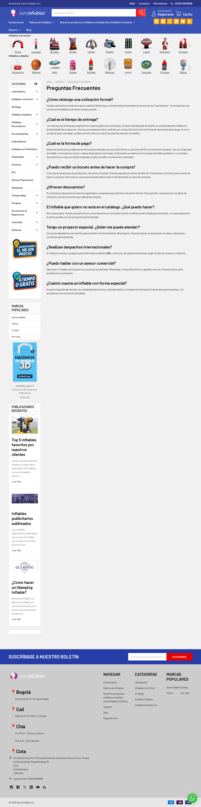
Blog (28, 29)
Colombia (17, 222)
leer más (16, 481)
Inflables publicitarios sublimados (22, 518)
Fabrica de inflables (40, 22)
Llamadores (18, 91)
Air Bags (16, 106)
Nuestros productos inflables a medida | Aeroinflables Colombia (96, 22)
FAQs (132, 3)
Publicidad (18, 156)
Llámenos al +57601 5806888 (28, 778)
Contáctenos (16, 22)
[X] (170, 21)
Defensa (16, 229)
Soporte (13, 29)
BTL (14, 172)
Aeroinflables (19, 317)
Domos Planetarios (22, 179)
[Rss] (189, 21)
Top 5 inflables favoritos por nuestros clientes (24, 447)
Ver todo (16, 336)
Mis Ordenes (160, 3)
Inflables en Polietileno (25, 149)
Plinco (15, 323)
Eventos (16, 164)
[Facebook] (163, 21)
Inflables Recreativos (19, 124)
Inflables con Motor (22, 99)
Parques (16, 202)
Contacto (144, 3)
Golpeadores (19, 141)
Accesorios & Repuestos (19, 212)
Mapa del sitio (110, 718)
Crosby (15, 330)
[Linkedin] (176, 21)
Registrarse (166, 14)
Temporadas (19, 195)
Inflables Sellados (22, 114)
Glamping (17, 187)
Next (189, 45)
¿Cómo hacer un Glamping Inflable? (23, 587)
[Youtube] (183, 21)
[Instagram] (156, 21)
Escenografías (20, 133)
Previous (12, 45)
